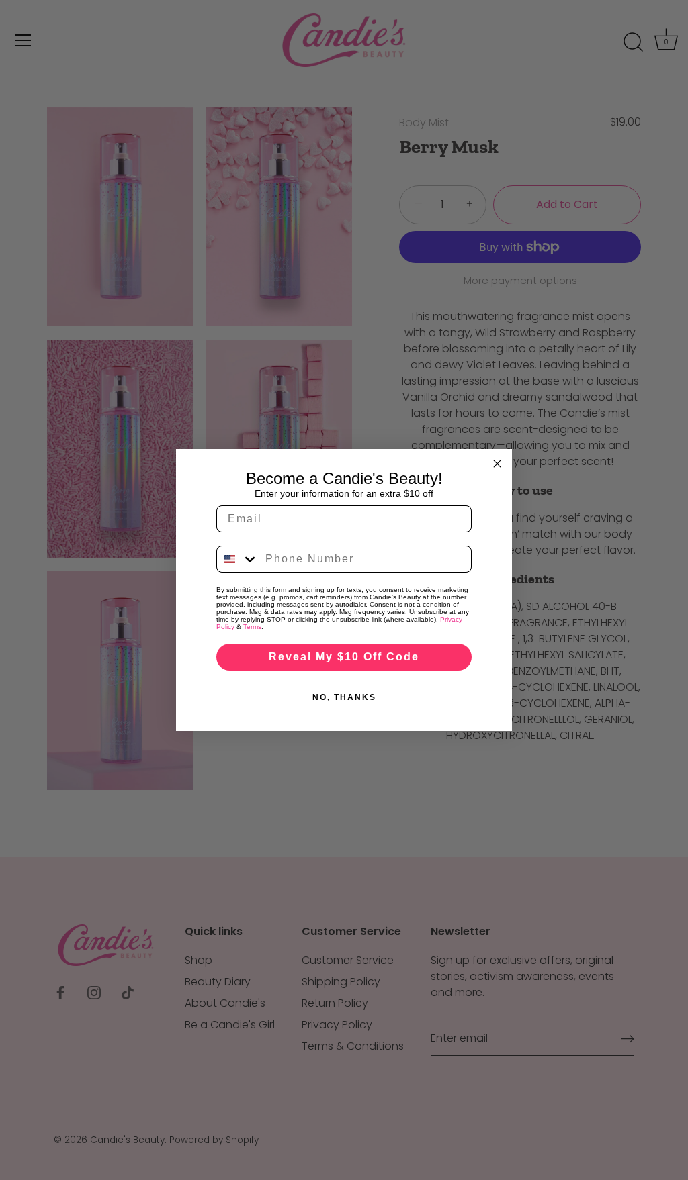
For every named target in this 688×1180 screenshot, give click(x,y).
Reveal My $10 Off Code (344, 656)
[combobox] (238, 559)
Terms (252, 626)
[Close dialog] (497, 464)
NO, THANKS (344, 697)
